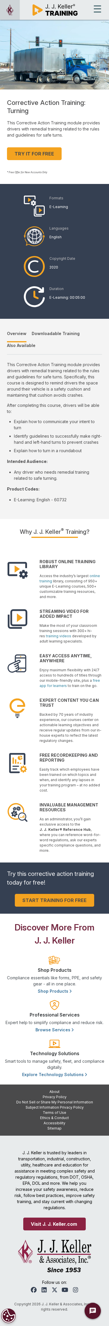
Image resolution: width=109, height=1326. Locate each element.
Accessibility (54, 1123)
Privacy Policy (55, 1097)
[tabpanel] (54, 432)
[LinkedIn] (44, 1290)
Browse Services (53, 1029)
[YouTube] (65, 1290)
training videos (58, 636)
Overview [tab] (16, 333)
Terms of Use (54, 1112)
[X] (54, 1290)
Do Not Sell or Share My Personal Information (54, 1102)
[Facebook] (33, 1290)
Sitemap (54, 1128)
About (54, 1091)
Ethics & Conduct (54, 1118)
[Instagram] (75, 1290)
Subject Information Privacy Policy (55, 1107)
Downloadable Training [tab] (56, 333)
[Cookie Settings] (8, 1316)
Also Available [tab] (21, 345)
